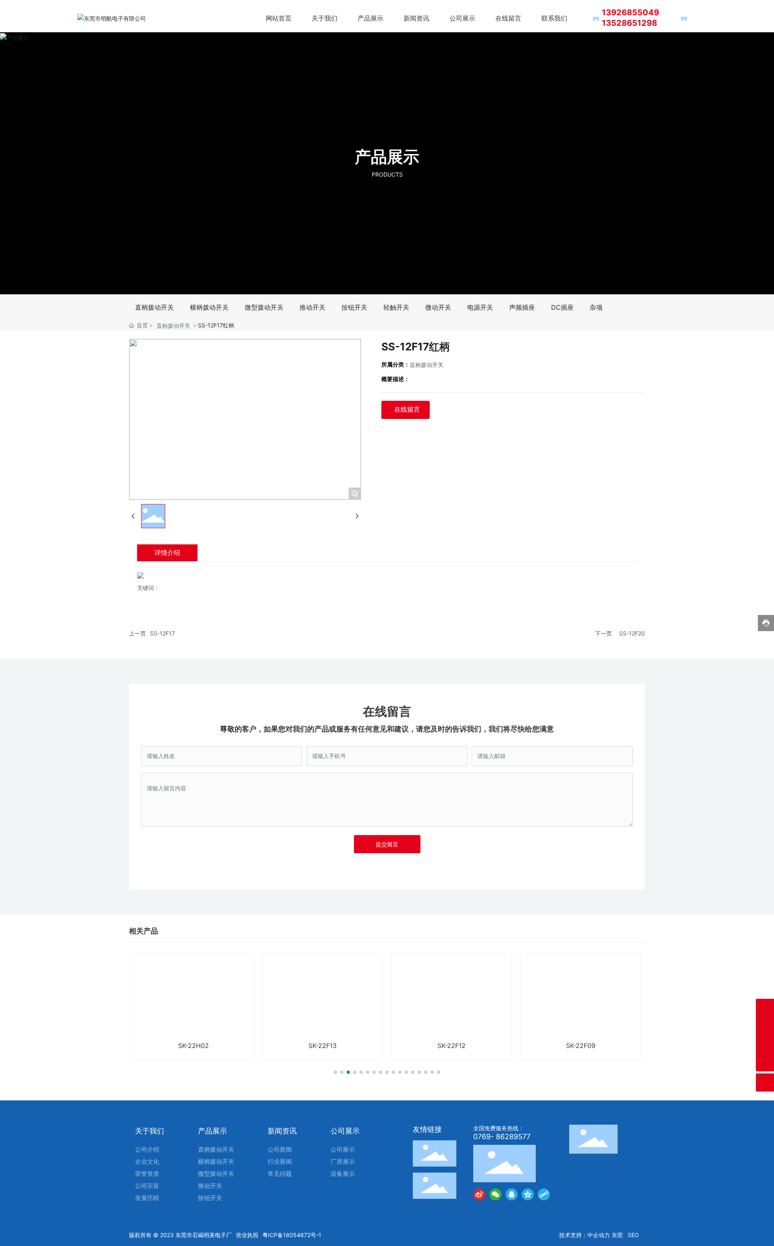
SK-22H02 (193, 1046)
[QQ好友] (512, 1194)
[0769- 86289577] (765, 1044)
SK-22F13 (322, 1046)
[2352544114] (765, 1008)
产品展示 (387, 157)
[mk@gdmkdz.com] (765, 1026)
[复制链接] (544, 1194)
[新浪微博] (479, 1194)
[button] (335, 1072)
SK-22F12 (451, 1046)
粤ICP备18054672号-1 (291, 1234)
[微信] (495, 1194)
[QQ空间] (528, 1194)
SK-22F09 (580, 1046)
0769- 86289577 (502, 1136)
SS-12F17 (162, 633)
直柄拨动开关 (173, 325)
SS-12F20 (632, 633)
